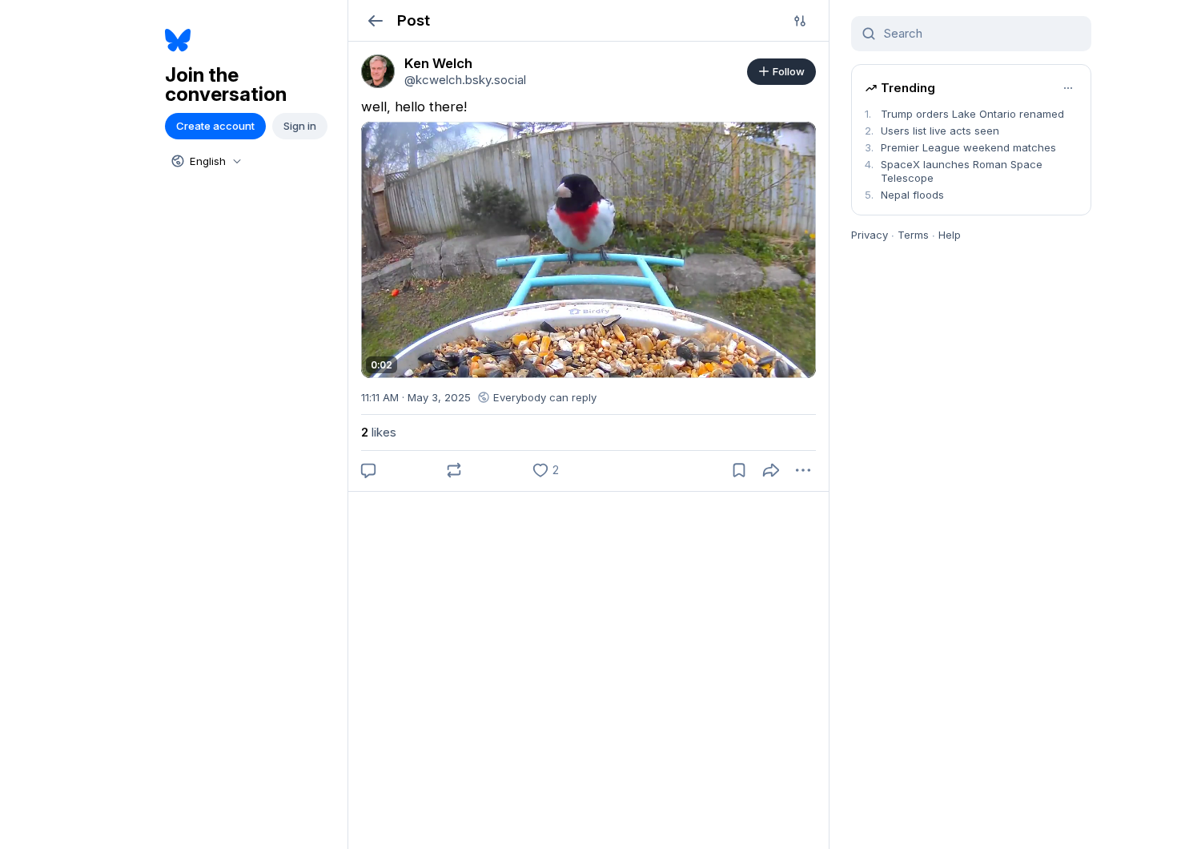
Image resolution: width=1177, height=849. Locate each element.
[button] (375, 20)
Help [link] (949, 234)
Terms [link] (913, 234)
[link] (378, 71)
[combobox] (205, 161)
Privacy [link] (869, 234)
